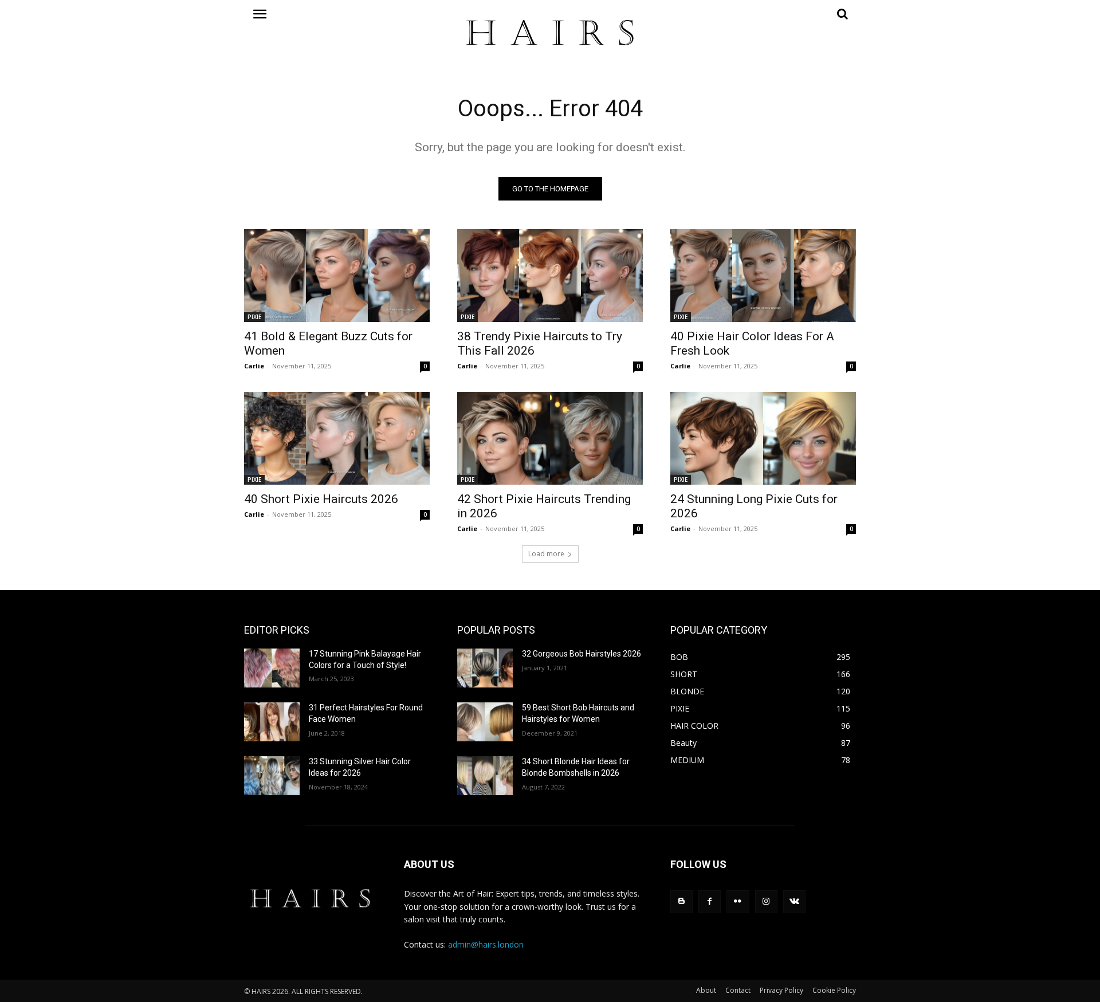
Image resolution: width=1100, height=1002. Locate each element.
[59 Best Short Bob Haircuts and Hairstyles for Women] (485, 721)
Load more (546, 554)
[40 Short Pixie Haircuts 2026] (337, 438)
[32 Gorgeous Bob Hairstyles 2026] (485, 668)
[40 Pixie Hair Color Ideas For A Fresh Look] (763, 275)
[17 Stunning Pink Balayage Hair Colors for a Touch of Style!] (272, 668)
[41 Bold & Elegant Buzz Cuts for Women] (337, 275)
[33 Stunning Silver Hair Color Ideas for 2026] (272, 775)
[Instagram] (766, 901)
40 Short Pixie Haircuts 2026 (321, 499)
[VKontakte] (794, 901)
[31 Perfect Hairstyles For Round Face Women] (272, 721)
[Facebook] (709, 901)
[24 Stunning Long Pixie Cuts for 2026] (763, 438)
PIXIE (254, 317)
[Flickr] (737, 901)
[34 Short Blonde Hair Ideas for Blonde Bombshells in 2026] (485, 775)
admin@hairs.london (486, 944)
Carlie (254, 365)
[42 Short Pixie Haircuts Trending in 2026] (550, 438)
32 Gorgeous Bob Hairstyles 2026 (581, 653)
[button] (763, 13)
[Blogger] (681, 901)
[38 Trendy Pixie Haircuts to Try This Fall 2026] (550, 275)
